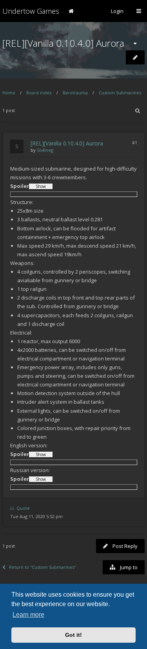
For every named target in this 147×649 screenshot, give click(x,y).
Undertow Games (30, 11)
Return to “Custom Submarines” (42, 567)
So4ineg (45, 150)
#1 (134, 142)
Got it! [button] (73, 635)
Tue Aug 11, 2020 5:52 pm (36, 516)
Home (8, 93)
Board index (39, 93)
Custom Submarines (120, 93)
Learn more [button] (28, 614)
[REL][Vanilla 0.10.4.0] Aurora (63, 43)
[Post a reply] (135, 57)
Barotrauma (75, 93)
